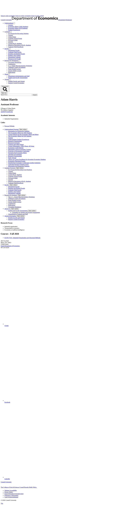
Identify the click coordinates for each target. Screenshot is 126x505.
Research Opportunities (15, 141)
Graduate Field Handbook (15, 47)
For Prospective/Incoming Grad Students (20, 170)
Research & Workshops (11, 60)
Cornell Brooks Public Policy (28, 487)
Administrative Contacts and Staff (18, 214)
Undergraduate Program (11, 129)
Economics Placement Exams (16, 161)
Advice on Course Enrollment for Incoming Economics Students (27, 159)
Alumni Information (10, 216)
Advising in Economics (15, 154)
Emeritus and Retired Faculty (16, 54)
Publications (11, 72)
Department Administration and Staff (19, 76)
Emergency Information (11, 495)
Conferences (11, 64)
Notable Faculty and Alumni (16, 81)
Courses (10, 25)
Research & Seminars (10, 195)
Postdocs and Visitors (14, 55)
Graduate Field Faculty (14, 52)
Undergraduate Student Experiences (18, 139)
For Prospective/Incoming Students (18, 33)
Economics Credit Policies (15, 148)
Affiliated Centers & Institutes (16, 67)
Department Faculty (14, 50)
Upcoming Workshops (14, 62)
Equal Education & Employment (13, 494)
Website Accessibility (10, 490)
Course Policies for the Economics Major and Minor (23, 134)
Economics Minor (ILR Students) (18, 28)
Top (2, 503)
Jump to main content (37, 16)
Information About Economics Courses (19, 149)
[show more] (14, 23)
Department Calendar (14, 57)
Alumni (6, 79)
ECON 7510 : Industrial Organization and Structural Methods (22, 238)
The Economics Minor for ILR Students (19, 136)
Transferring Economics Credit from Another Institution (24, 163)
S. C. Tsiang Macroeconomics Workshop (20, 66)
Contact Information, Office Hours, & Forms (21, 146)
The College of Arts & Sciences (10, 487)
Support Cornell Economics (16, 83)
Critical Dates (12, 37)
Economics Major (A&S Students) (18, 26)
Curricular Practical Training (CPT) (18, 164)
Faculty (6, 48)
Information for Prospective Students (18, 131)
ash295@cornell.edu (7, 112)
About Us (7, 208)
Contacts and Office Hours (16, 144)
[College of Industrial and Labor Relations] (46, 487)
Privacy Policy (8, 492)
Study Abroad (12, 158)
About (6, 74)
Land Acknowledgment (11, 497)
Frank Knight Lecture (14, 69)
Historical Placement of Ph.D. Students (19, 45)
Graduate (7, 31)
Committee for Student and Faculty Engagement (26, 212)
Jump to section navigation (23, 16)
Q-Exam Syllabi (13, 40)
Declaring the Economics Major (17, 153)
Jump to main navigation (8, 16)
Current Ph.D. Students (15, 43)
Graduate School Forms (15, 38)
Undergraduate (8, 23)
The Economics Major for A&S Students (20, 133)
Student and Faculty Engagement (17, 77)
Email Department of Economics (10, 246)
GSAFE (10, 42)
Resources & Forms (14, 143)
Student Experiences (14, 30)
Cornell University (6, 20)
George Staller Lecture (14, 71)
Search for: (4, 95)
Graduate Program (9, 168)
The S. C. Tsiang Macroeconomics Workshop (21, 197)
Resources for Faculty (14, 59)
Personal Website (9, 126)
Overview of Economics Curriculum (18, 151)
